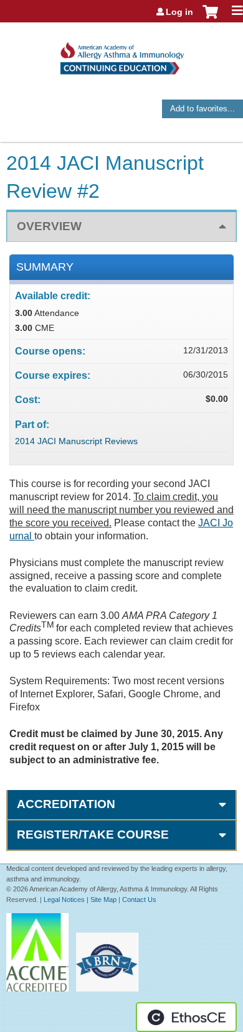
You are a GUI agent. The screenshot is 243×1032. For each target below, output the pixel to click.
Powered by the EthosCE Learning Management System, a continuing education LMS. (186, 1017)
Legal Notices (64, 899)
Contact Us (139, 899)
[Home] (121, 54)
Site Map (103, 899)
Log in (179, 11)
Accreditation (66, 804)
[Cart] (210, 18)
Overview (49, 226)
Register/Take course (93, 834)
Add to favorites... (202, 108)
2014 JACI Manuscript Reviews (76, 441)
